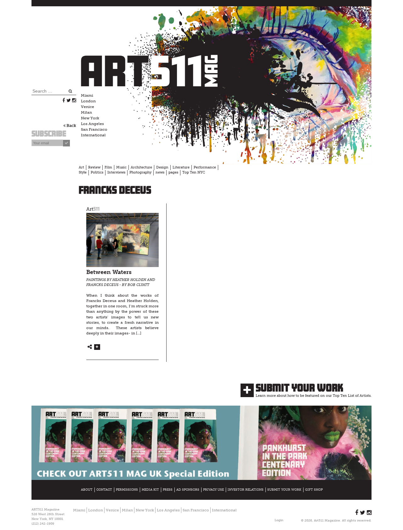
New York (90, 118)
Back (70, 125)
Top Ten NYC (193, 172)
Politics (97, 172)
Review (94, 167)
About (87, 490)
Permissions (127, 490)
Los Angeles (92, 124)
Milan (86, 112)
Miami (87, 95)
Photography (140, 172)
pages (173, 172)
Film (108, 167)
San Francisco (94, 129)
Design (162, 167)
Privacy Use (213, 490)
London (88, 101)
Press (168, 490)
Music (121, 167)
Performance (205, 167)
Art (81, 167)
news (160, 172)
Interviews (116, 172)
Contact (104, 490)
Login (279, 520)
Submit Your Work (299, 387)
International (93, 135)
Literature (181, 167)
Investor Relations (246, 490)
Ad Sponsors (187, 490)
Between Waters (109, 272)
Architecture (141, 167)
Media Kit (150, 490)
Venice (87, 107)
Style (83, 172)
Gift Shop (314, 490)
